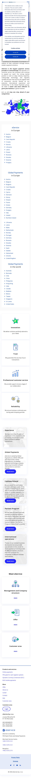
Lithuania (9, 147)
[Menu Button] (28, 2)
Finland (8, 200)
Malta (7, 227)
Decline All (15, 56)
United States (10, 304)
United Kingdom (11, 258)
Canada (8, 288)
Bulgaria (8, 184)
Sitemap (15, 761)
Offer (4, 687)
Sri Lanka (9, 301)
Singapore (9, 299)
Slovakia (8, 157)
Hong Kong (9, 283)
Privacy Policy (15, 757)
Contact (5, 695)
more (15, 598)
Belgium (8, 137)
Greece (8, 205)
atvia (8, 225)
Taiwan (8, 296)
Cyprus (8, 192)
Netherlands (10, 230)
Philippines (9, 281)
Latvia (8, 149)
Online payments (8, 672)
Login (6, 709)
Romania (8, 155)
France (8, 202)
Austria (8, 134)
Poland (8, 152)
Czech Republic (10, 139)
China (7, 278)
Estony (8, 197)
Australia (8, 270)
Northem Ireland (11, 218)
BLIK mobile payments (9, 680)
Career (5, 692)
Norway (8, 232)
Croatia (8, 142)
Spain (7, 248)
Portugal (8, 235)
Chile (7, 276)
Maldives (8, 291)
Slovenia (8, 160)
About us (5, 690)
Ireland (8, 215)
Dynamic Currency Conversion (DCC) (13, 677)
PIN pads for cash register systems (13, 675)
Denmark (9, 194)
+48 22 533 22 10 (7, 750)
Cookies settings (15, 48)
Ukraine (8, 255)
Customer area (7, 701)
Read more (10, 471)
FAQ (4, 698)
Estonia (8, 144)
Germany (8, 207)
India (7, 286)
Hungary (8, 162)
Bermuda (9, 273)
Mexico (8, 294)
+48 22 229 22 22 (7, 745)
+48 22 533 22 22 (7, 741)
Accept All (15, 52)
